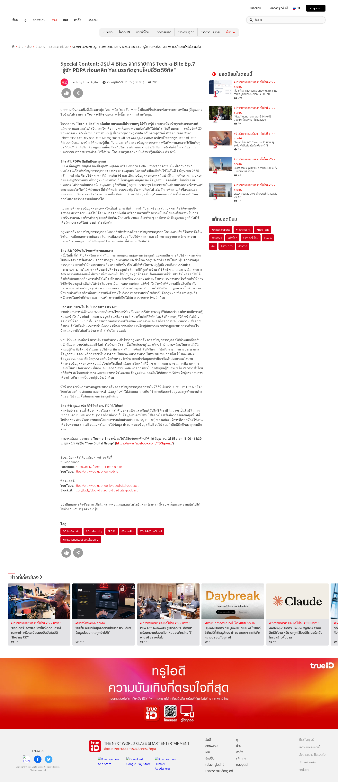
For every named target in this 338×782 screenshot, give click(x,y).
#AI (213, 246)
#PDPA (111, 531)
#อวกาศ (242, 246)
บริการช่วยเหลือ (307, 762)
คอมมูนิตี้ (242, 764)
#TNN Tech (262, 230)
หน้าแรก (108, 32)
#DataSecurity (94, 531)
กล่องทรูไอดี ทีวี (279, 8)
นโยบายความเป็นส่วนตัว (311, 755)
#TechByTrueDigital (151, 531)
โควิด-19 (124, 32)
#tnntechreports (220, 230)
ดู (25, 20)
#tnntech (216, 238)
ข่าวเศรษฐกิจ (186, 32)
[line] (27, 759)
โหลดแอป (255, 8)
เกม (65, 20)
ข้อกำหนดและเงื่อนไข (309, 747)
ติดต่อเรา (303, 770)
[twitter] (49, 759)
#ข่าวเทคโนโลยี (250, 238)
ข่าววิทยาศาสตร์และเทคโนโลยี (52, 47)
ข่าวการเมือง (163, 32)
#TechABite (127, 531)
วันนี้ (15, 20)
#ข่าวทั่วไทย (82, 623)
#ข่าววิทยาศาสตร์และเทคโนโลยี (251, 82)
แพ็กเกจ (241, 758)
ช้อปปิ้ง (210, 758)
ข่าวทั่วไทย (142, 32)
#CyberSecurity (71, 531)
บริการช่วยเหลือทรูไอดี (219, 771)
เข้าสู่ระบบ (315, 8)
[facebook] (38, 759)
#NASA (268, 238)
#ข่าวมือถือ (226, 246)
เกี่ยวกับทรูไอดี (306, 740)
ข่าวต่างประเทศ (210, 32)
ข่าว (29, 47)
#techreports (243, 230)
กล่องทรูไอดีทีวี (214, 764)
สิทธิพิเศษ (39, 20)
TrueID (24, 8)
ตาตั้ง (77, 20)
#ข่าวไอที (232, 238)
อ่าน (54, 20)
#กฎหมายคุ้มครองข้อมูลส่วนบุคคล (81, 540)
